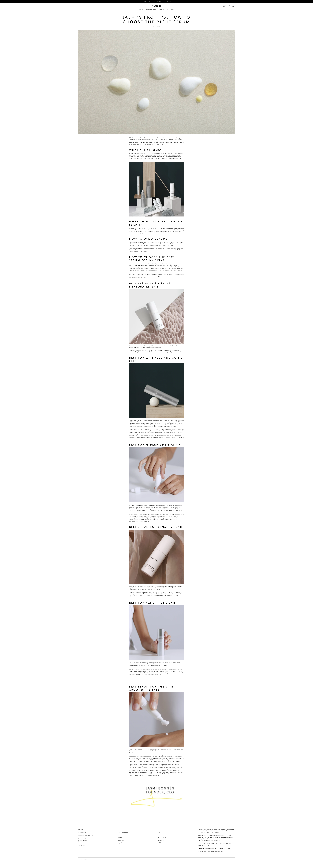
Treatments (121, 840)
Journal (120, 837)
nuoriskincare (81, 845)
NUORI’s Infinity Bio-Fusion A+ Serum (138, 429)
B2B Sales (160, 842)
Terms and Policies (82, 859)
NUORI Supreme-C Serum (135, 514)
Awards (120, 835)
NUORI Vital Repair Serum (136, 350)
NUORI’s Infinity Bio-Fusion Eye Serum (139, 764)
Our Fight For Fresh (123, 832)
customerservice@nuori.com (85, 835)
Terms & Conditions (163, 835)
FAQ (159, 832)
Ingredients (121, 842)
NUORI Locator (162, 837)
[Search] (229, 6)
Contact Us (161, 840)
